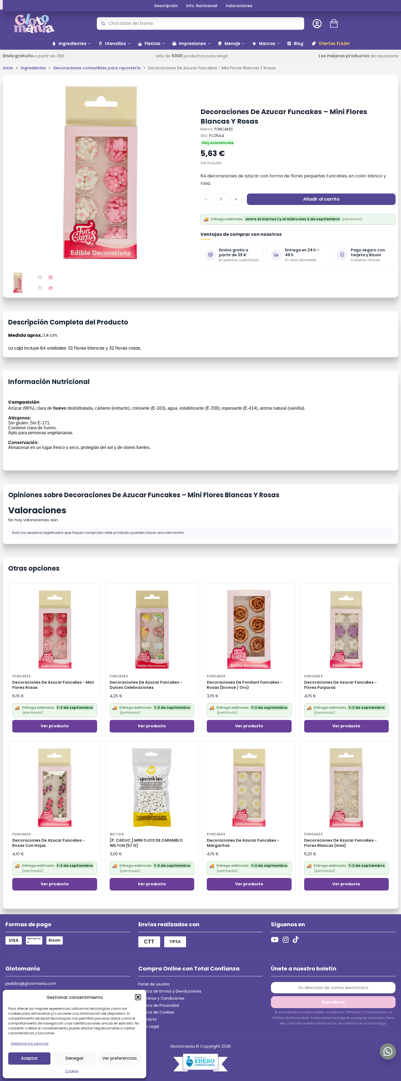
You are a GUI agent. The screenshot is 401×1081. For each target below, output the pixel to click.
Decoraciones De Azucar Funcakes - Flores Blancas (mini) (340, 843)
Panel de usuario (154, 984)
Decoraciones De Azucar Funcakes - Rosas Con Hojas (48, 843)
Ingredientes (33, 68)
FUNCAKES (223, 129)
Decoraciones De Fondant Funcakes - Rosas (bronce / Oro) (244, 685)
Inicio (8, 68)
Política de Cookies (156, 1012)
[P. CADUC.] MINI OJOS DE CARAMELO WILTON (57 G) (146, 843)
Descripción (166, 5)
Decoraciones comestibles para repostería (96, 68)
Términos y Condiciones (161, 998)
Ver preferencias (119, 1058)
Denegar (74, 1058)
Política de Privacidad (158, 1005)
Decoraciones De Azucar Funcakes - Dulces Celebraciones (146, 685)
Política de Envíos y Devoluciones (169, 991)
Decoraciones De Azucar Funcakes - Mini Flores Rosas (53, 685)
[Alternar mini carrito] (334, 23)
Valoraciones (239, 5)
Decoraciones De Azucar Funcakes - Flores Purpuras (340, 685)
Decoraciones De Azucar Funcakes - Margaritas (243, 843)
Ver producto (55, 726)
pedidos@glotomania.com (30, 983)
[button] (138, 997)
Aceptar (29, 1058)
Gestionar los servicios (30, 1043)
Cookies (72, 1071)
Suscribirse (333, 1002)
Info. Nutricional (201, 5)
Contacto (147, 1019)
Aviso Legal (148, 1026)
